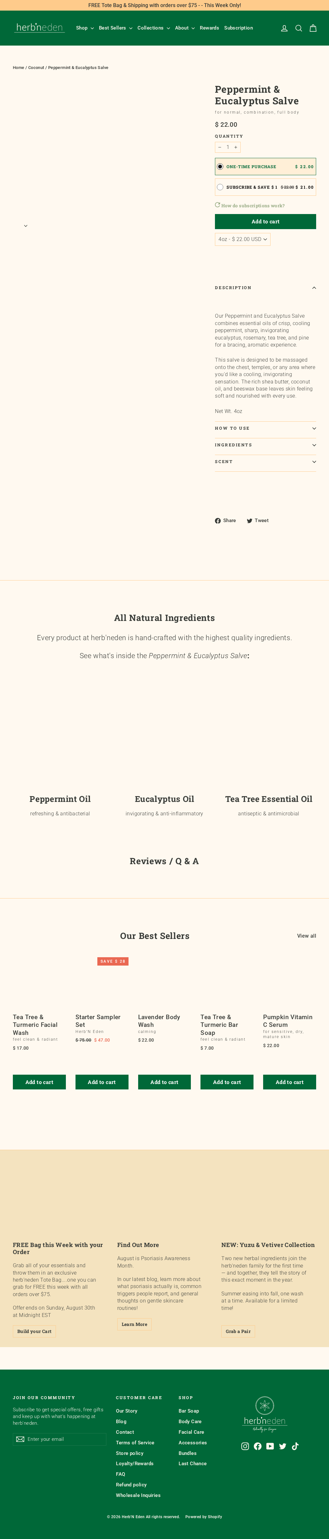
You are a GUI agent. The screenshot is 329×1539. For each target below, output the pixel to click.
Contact (125, 1432)
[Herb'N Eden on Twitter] (283, 1446)
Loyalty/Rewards (135, 1463)
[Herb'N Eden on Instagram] (245, 1446)
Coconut (36, 67)
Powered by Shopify (203, 1517)
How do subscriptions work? (252, 205)
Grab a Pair (238, 1331)
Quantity (229, 136)
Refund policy (131, 1485)
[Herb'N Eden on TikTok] (295, 1446)
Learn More (134, 1324)
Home (18, 67)
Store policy (129, 1453)
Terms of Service (135, 1443)
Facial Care (191, 1432)
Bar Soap (189, 1411)
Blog (121, 1421)
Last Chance (193, 1463)
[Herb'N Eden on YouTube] (270, 1446)
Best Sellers (113, 28)
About (182, 28)
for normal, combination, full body (257, 112)
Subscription (238, 28)
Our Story (126, 1411)
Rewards (209, 28)
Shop (82, 28)
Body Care (190, 1421)
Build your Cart (34, 1331)
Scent (224, 461)
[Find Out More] (164, 1208)
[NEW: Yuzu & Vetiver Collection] (268, 1208)
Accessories (193, 1443)
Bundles (188, 1453)
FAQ (120, 1474)
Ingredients (233, 444)
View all (306, 936)
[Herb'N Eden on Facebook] (258, 1446)
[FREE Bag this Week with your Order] (60, 1208)
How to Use (232, 428)
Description (233, 287)
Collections (151, 28)
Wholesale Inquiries (138, 1495)
